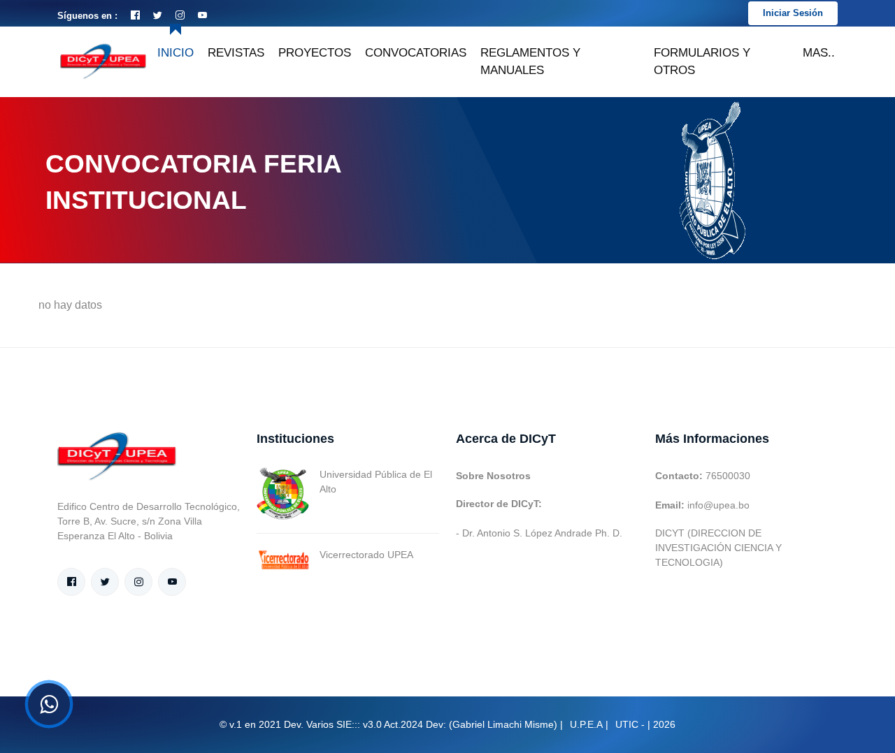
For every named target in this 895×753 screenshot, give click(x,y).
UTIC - (630, 724)
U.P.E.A (586, 724)
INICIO (175, 52)
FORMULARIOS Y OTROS (702, 62)
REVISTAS (236, 52)
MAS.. (819, 52)
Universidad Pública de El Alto (376, 482)
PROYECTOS (314, 52)
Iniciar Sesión (793, 13)
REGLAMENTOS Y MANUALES (530, 62)
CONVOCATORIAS (415, 52)
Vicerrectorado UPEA (366, 554)
